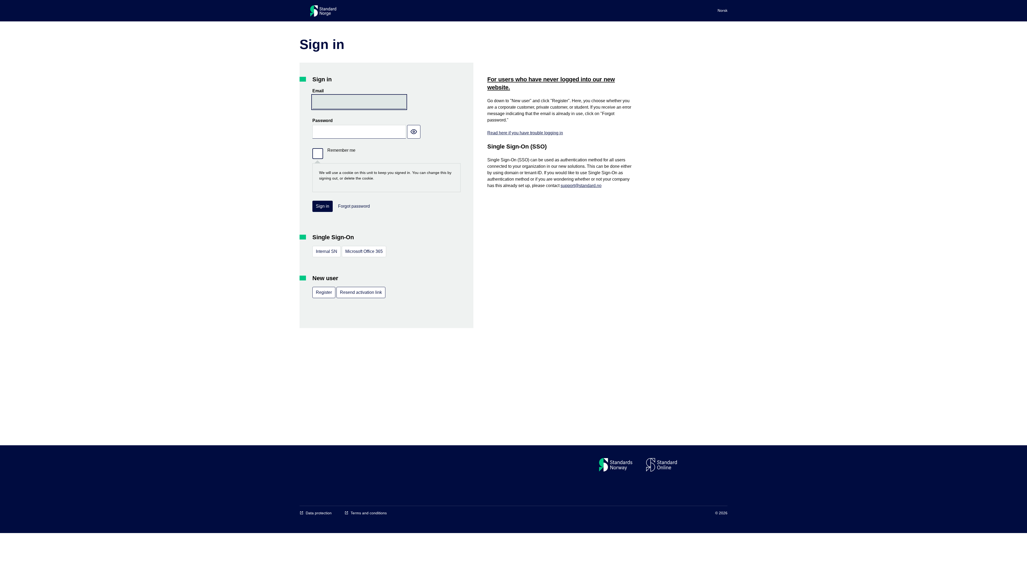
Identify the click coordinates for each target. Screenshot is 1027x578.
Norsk (722, 10)
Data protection (319, 513)
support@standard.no (581, 185)
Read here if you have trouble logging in (525, 133)
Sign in (322, 206)
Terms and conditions (369, 513)
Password (322, 120)
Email (318, 91)
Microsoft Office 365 (364, 251)
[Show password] (413, 132)
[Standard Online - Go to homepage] (323, 12)
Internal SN (326, 251)
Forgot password (354, 206)
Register (324, 292)
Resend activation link (361, 292)
